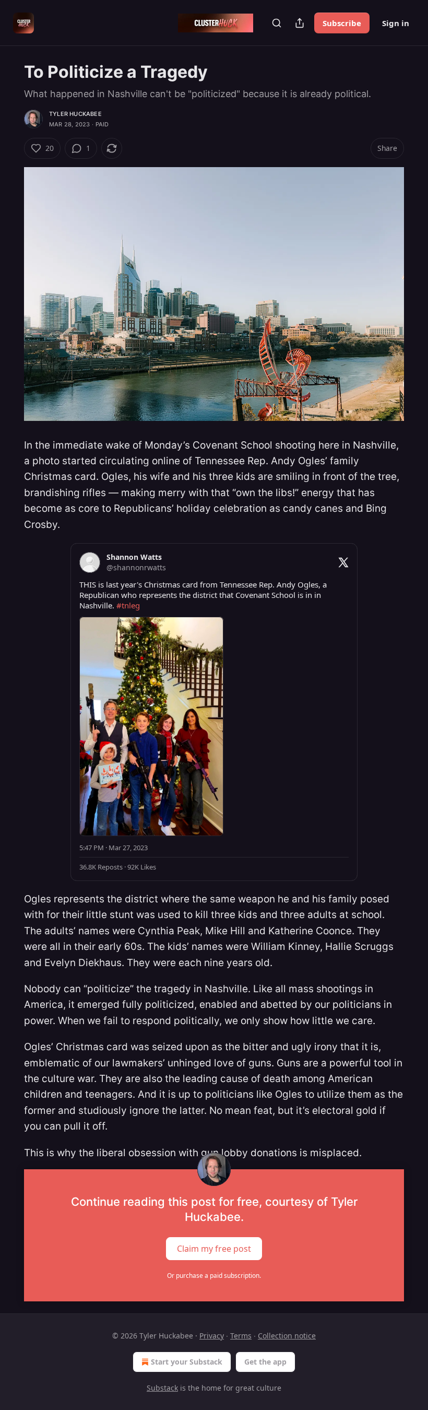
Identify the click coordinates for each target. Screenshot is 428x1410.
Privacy (211, 1336)
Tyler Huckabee (75, 114)
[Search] (276, 23)
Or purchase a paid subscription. (214, 1275)
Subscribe (342, 23)
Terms (241, 1336)
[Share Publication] (299, 23)
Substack (162, 1388)
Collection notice (287, 1336)
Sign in (395, 23)
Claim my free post (214, 1248)
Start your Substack (186, 1362)
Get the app (265, 1362)
